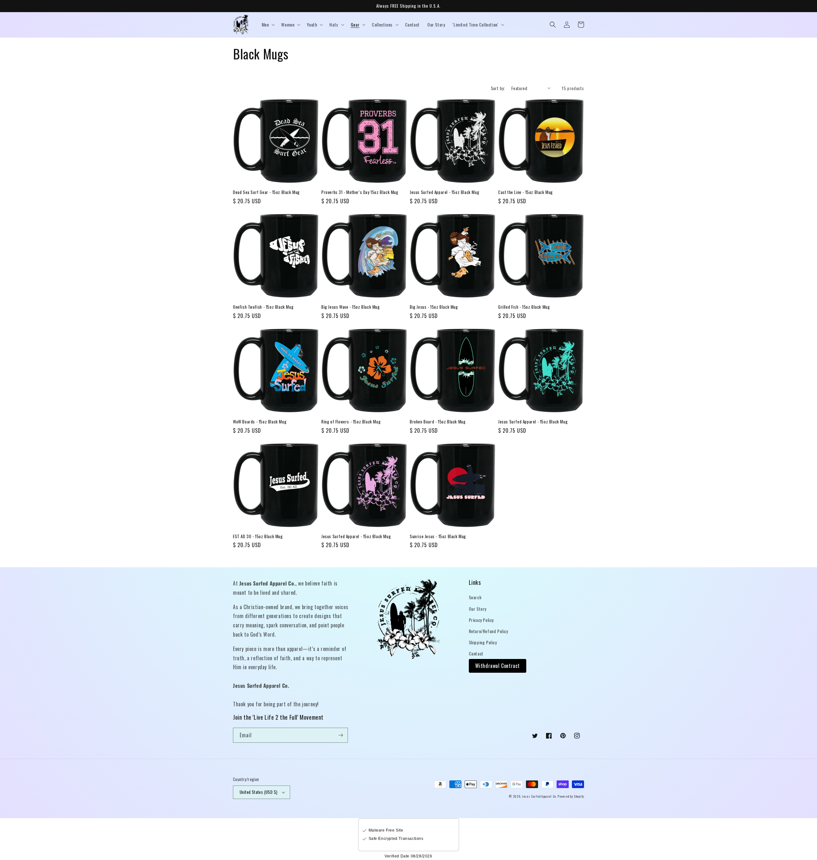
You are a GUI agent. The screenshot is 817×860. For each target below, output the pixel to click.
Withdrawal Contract (497, 666)
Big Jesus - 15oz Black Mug (434, 307)
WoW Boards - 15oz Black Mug (259, 421)
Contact (476, 653)
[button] (268, 24)
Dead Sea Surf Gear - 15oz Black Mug (266, 192)
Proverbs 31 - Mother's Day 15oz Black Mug (359, 192)
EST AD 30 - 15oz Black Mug (258, 536)
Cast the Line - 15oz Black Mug (525, 192)
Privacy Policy (481, 619)
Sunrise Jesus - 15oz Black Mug (438, 536)
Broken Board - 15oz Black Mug (437, 421)
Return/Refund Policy (488, 631)
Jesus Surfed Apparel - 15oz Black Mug (444, 192)
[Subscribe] (341, 735)
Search (475, 597)
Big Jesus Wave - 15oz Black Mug (350, 307)
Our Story (477, 608)
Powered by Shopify (571, 796)
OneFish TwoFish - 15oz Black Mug (263, 307)
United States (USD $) (258, 792)
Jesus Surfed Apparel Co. (540, 796)
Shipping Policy (483, 642)
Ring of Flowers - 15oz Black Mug (350, 421)
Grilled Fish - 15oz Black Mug (524, 307)
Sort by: (498, 88)
